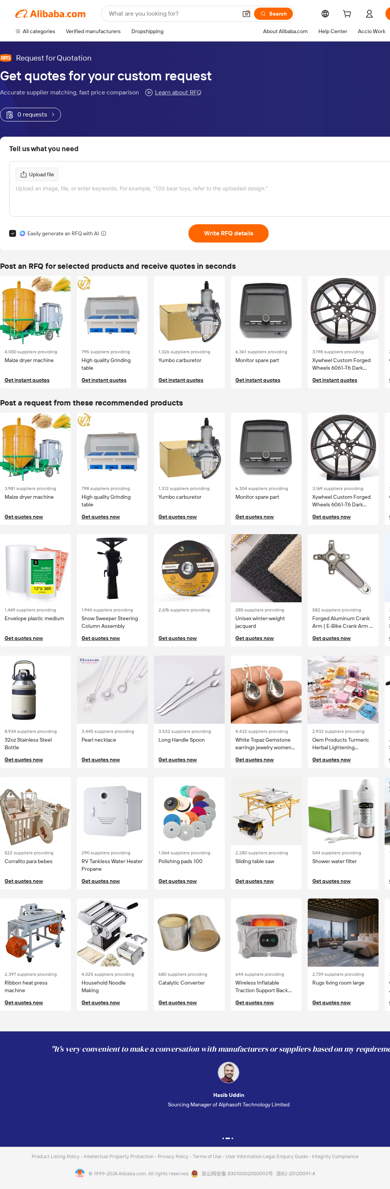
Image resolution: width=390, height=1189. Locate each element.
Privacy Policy (174, 1156)
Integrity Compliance (335, 1156)
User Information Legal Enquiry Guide (266, 1156)
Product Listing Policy (56, 1156)
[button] (246, 13)
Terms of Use (207, 1156)
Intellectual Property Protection (119, 1156)
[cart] (348, 15)
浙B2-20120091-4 (295, 1173)
